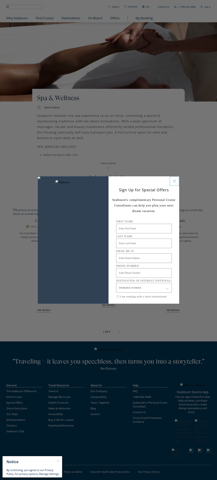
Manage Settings (49, 474)
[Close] (174, 181)
